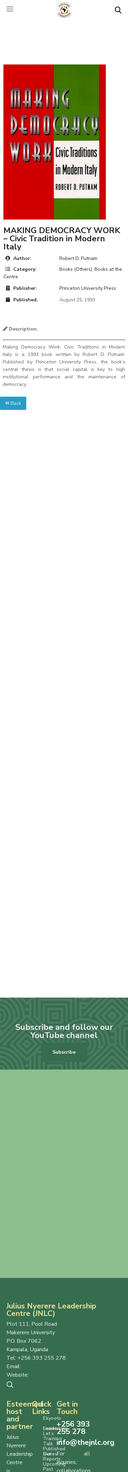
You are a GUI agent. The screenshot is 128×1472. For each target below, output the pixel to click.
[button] (118, 10)
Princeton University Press (87, 288)
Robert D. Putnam (78, 258)
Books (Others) (75, 269)
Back (15, 403)
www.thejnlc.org (49, 1375)
